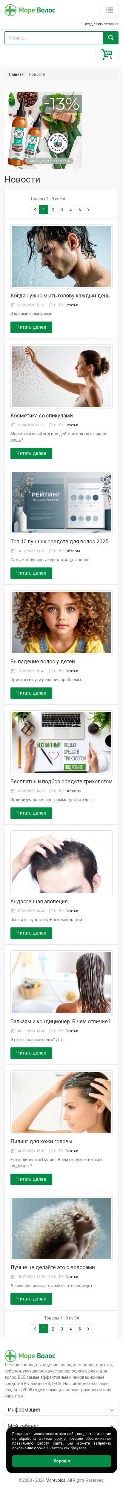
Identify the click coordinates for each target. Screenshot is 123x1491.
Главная (16, 74)
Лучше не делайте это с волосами (52, 1267)
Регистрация (107, 24)
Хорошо (61, 1461)
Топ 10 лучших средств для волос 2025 (59, 541)
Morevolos (55, 1480)
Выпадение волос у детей (42, 661)
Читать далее (31, 327)
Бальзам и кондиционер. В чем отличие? (60, 1021)
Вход (88, 24)
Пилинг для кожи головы (41, 1141)
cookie (60, 1439)
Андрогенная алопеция (39, 901)
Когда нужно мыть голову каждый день (60, 295)
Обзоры (72, 551)
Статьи (71, 305)
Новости (73, 791)
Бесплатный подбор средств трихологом (61, 781)
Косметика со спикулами (41, 415)
